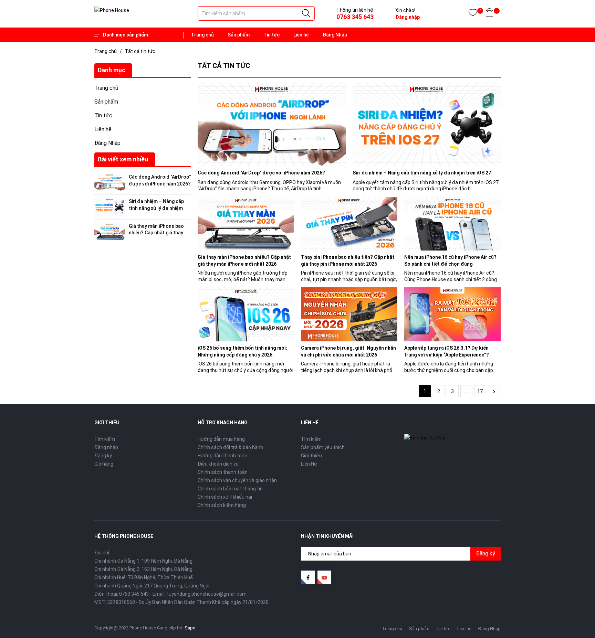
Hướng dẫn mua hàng (221, 439)
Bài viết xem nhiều (123, 159)
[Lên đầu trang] (572, 601)
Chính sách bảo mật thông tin (230, 488)
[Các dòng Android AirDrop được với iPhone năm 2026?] (272, 124)
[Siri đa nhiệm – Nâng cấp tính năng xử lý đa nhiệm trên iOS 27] (427, 124)
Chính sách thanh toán (223, 472)
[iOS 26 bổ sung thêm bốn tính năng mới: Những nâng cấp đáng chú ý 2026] (246, 314)
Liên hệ (301, 35)
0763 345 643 (355, 16)
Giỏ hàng (103, 464)
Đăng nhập (407, 17)
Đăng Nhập (335, 35)
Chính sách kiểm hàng (222, 505)
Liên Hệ (309, 464)
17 (480, 391)
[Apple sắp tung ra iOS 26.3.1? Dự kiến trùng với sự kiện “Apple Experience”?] (452, 314)
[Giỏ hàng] (489, 14)
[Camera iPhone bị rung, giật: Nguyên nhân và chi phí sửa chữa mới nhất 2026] (349, 314)
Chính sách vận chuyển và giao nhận (237, 480)
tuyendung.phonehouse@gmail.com (207, 594)
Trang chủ (202, 35)
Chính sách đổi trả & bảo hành (230, 447)
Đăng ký (103, 455)
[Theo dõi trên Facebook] (308, 577)
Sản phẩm (239, 35)
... (466, 391)
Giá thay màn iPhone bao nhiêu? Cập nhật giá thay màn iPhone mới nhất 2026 (158, 232)
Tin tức (271, 35)
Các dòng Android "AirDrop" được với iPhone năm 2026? (261, 173)
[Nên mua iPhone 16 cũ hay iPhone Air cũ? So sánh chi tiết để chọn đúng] (452, 224)
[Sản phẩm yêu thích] (473, 14)
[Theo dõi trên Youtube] (324, 577)
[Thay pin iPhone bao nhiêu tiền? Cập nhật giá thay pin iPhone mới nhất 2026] (349, 224)
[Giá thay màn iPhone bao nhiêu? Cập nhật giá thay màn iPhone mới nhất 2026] (246, 224)
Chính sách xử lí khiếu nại (225, 497)
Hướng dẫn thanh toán (222, 455)
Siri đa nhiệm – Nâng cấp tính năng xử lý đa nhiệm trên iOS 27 (156, 208)
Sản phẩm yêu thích (323, 447)
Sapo (190, 627)
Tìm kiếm (104, 439)
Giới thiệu (311, 455)
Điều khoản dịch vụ (218, 464)
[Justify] (306, 13)
